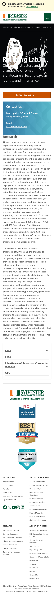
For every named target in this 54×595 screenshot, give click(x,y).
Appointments (8, 482)
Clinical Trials (34, 506)
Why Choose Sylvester (38, 530)
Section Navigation (25, 95)
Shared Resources (10, 545)
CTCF (8, 373)
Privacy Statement (34, 586)
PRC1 (8, 351)
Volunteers (33, 568)
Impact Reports (35, 550)
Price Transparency (37, 517)
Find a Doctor (8, 485)
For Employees (34, 589)
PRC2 (8, 357)
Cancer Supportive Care (38, 485)
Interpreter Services (37, 502)
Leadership (33, 561)
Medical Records (36, 513)
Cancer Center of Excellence (36, 541)
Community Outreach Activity (11, 553)
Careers (32, 564)
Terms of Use (22, 586)
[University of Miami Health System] (15, 17)
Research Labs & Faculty (12, 538)
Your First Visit (35, 489)
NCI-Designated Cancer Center (38, 535)
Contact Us (33, 575)
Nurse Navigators (36, 499)
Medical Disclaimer (10, 586)
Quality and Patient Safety (39, 557)
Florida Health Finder (37, 520)
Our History (34, 546)
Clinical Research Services (13, 541)
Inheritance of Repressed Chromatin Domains (26, 365)
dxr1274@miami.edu (16, 127)
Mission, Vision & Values (38, 553)
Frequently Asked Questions (36, 494)
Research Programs (10, 534)
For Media (33, 571)
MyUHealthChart (9, 500)
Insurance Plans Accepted (13, 496)
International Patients (38, 509)
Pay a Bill (6, 489)
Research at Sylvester (11, 530)
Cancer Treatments (37, 482)
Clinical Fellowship (10, 548)
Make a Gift (7, 492)
